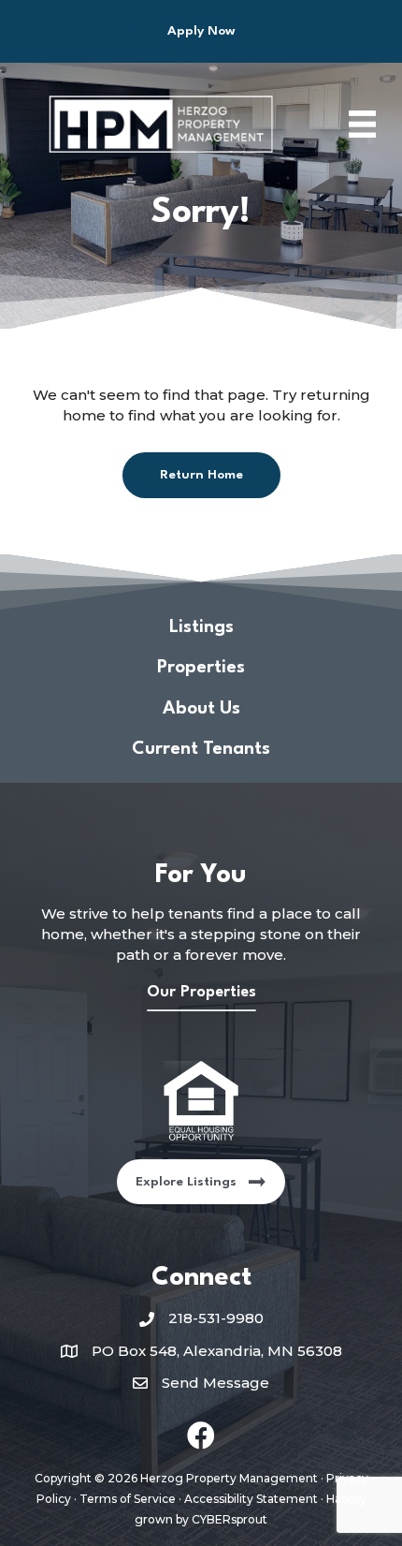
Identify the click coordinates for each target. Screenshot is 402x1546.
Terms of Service (127, 1499)
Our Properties (201, 992)
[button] (201, 31)
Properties (201, 667)
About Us (201, 708)
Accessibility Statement (251, 1499)
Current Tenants (201, 749)
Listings (201, 627)
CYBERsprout (229, 1519)
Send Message (215, 1382)
